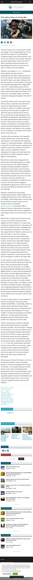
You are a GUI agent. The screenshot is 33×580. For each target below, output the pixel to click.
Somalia (9, 403)
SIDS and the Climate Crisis (13, 466)
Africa (7, 391)
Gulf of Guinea (5, 400)
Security (11, 387)
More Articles (16, 504)
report (20, 71)
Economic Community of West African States (7, 394)
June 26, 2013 (12, 45)
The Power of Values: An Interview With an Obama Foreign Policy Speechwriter (17, 525)
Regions (17, 12)
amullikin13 (10, 413)
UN (12, 403)
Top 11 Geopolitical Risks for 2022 (14, 518)
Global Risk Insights (16, 2)
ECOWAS (3, 397)
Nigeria (11, 400)
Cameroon (3, 392)
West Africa (4, 404)
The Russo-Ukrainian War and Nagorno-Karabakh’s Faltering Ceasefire (5, 438)
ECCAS (8, 392)
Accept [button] (15, 573)
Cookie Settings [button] (7, 573)
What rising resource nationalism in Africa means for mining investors (27, 437)
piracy (2, 401)
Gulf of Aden (9, 398)
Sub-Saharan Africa (6, 389)
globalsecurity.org (7, 206)
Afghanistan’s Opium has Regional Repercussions (16, 436)
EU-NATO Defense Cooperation (14, 491)
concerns (4, 343)
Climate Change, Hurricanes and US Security (17, 479)
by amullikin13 (5, 45)
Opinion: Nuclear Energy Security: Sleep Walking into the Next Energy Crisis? (18, 473)
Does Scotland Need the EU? (13, 545)
